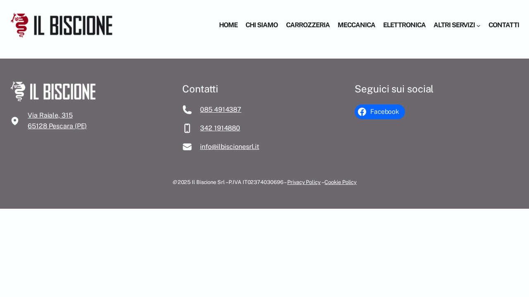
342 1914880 (220, 128)
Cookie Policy (340, 182)
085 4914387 (220, 109)
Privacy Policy (304, 182)
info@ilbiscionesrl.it (229, 147)
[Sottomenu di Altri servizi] (479, 25)
